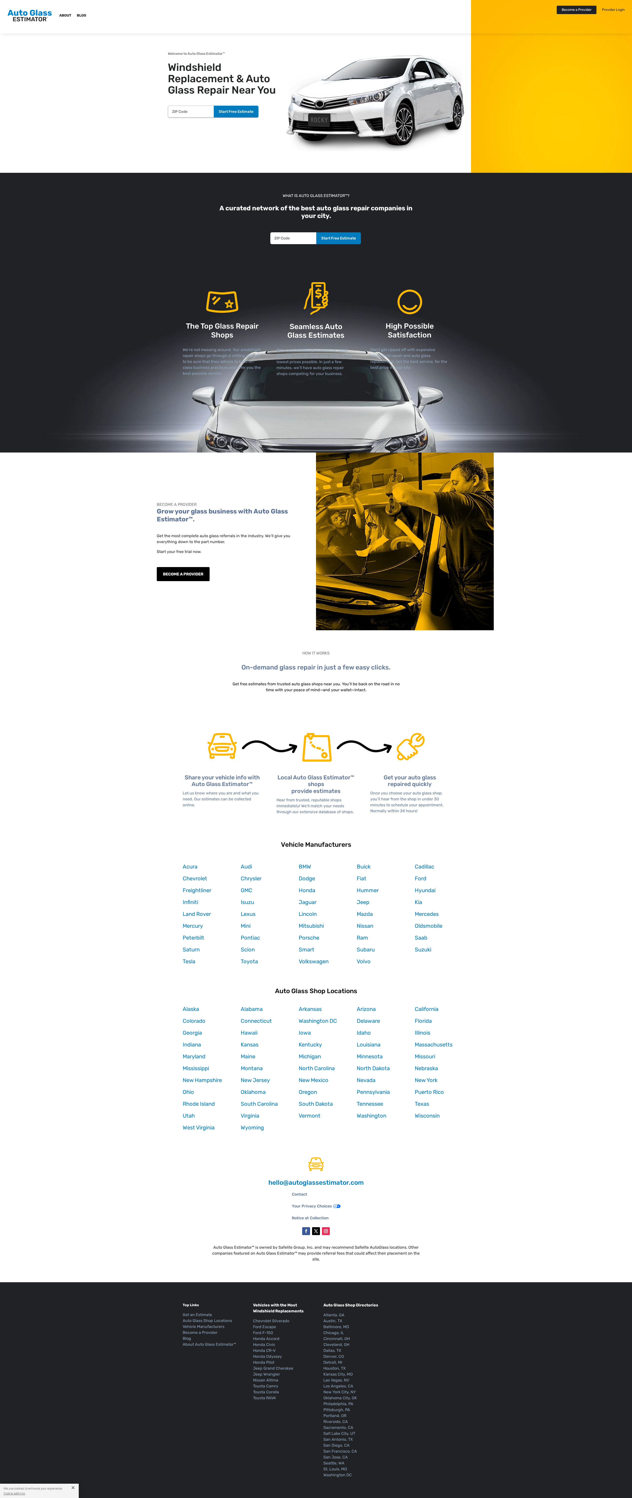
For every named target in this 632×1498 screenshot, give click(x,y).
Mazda (365, 914)
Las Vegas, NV (336, 1380)
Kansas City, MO (338, 1374)
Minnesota (370, 1056)
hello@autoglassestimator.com (316, 1182)
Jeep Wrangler (266, 1374)
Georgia (192, 1032)
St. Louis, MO (335, 1469)
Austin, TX (332, 1321)
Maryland (194, 1056)
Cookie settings (14, 1493)
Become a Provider (577, 10)
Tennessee (370, 1104)
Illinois (422, 1032)
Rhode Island (199, 1104)
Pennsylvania (373, 1092)
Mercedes (427, 914)
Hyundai (425, 890)
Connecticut (256, 1021)
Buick (364, 866)
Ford (420, 878)
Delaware (368, 1021)
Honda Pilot (263, 1362)
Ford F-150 (263, 1332)
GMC (246, 890)
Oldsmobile (428, 926)
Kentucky (310, 1044)
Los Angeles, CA (338, 1386)
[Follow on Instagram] (326, 1231)
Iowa (305, 1032)
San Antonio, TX (338, 1439)
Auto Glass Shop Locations (207, 1320)
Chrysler (251, 878)
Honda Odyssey (267, 1356)
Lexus (248, 914)
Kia (418, 902)
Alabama (252, 1009)
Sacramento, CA (338, 1427)
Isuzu (247, 902)
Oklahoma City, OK (340, 1398)
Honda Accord (266, 1338)
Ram (362, 937)
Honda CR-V (264, 1350)
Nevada (366, 1080)
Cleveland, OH (336, 1344)
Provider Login (613, 10)
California (426, 1009)
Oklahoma (253, 1092)
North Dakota (373, 1068)
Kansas (249, 1044)
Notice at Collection (310, 1218)
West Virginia (199, 1127)
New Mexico (313, 1080)
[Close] (71, 1487)
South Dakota (316, 1104)
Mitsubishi (311, 926)
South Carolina (259, 1104)
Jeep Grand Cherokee (273, 1368)
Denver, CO (333, 1356)
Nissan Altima (265, 1380)
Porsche (309, 937)
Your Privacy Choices (312, 1206)
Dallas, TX (332, 1350)
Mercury (193, 926)
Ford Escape (264, 1326)
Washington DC (318, 1021)
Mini (246, 926)
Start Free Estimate (236, 111)
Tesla (189, 961)
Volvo (364, 961)
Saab (421, 937)
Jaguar (307, 902)
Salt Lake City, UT (339, 1433)
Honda (307, 890)
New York (426, 1080)
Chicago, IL (333, 1332)
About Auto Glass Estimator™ (209, 1344)
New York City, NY (339, 1392)
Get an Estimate (197, 1314)
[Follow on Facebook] (306, 1231)
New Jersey (255, 1080)
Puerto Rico (429, 1092)
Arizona (366, 1009)
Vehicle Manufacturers (203, 1326)
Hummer (368, 890)
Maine (248, 1056)
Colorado (194, 1021)
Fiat (361, 878)
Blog (81, 15)
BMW (305, 866)
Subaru (366, 949)
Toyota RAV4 (264, 1398)
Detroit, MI (332, 1362)
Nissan (365, 926)
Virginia (250, 1115)
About (65, 15)
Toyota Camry (265, 1386)
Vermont (309, 1115)
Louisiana (368, 1044)
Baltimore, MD (336, 1326)
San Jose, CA (335, 1457)
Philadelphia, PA (338, 1403)
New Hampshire (202, 1080)
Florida (423, 1021)
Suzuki (423, 949)
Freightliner (197, 890)
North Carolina (317, 1068)
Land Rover (197, 914)
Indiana (192, 1044)
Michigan (310, 1056)
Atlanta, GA (333, 1315)
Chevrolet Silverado (271, 1321)
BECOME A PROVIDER (183, 574)
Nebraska (426, 1068)
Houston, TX (334, 1368)
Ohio (188, 1092)
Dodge (307, 878)
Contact (299, 1194)
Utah (189, 1115)
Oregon (308, 1092)
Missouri (425, 1056)
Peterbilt (193, 937)
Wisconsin (427, 1115)
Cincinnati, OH (336, 1338)
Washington (371, 1115)
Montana (252, 1068)
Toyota (249, 961)
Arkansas (310, 1009)
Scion (248, 949)
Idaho (364, 1032)
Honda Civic (264, 1344)
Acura (190, 866)
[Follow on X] (316, 1231)
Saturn (191, 949)
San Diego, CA (336, 1445)
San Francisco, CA (340, 1451)
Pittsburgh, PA (336, 1409)
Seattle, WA (333, 1463)
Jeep (363, 902)
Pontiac (250, 937)
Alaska (191, 1009)
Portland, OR (334, 1415)
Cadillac (424, 866)
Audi (246, 866)
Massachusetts (434, 1044)
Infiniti (190, 902)
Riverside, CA (335, 1421)
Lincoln (308, 914)
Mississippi (196, 1068)
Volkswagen (314, 961)
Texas (422, 1104)
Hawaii (249, 1032)
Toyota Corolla (266, 1392)
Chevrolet (195, 878)
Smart (306, 949)
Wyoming (252, 1127)
